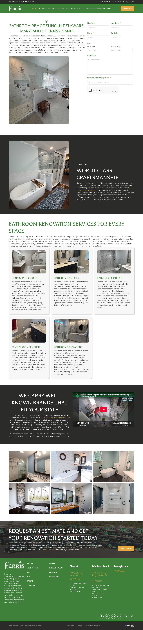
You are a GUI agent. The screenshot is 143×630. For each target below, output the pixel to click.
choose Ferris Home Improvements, (57, 418)
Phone (90, 33)
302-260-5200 (97, 581)
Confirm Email (115, 47)
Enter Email (91, 47)
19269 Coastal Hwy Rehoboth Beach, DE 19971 (99, 575)
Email (90, 43)
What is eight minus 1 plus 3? (99, 78)
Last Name (116, 23)
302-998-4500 (75, 579)
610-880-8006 (118, 571)
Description (91, 56)
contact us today (49, 550)
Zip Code (114, 33)
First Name (92, 23)
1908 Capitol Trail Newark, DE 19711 (76, 574)
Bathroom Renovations (68, 347)
